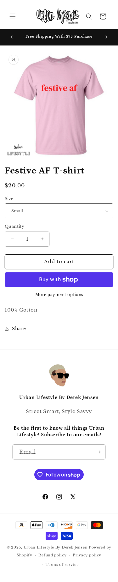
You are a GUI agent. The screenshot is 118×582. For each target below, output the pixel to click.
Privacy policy (87, 555)
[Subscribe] (98, 452)
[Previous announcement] (12, 37)
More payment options (59, 294)
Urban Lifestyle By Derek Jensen (56, 547)
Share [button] (19, 328)
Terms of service (62, 564)
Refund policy (52, 555)
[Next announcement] (106, 37)
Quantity (14, 226)
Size (9, 198)
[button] (13, 16)
